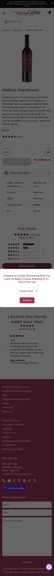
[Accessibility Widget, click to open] (49, 567)
